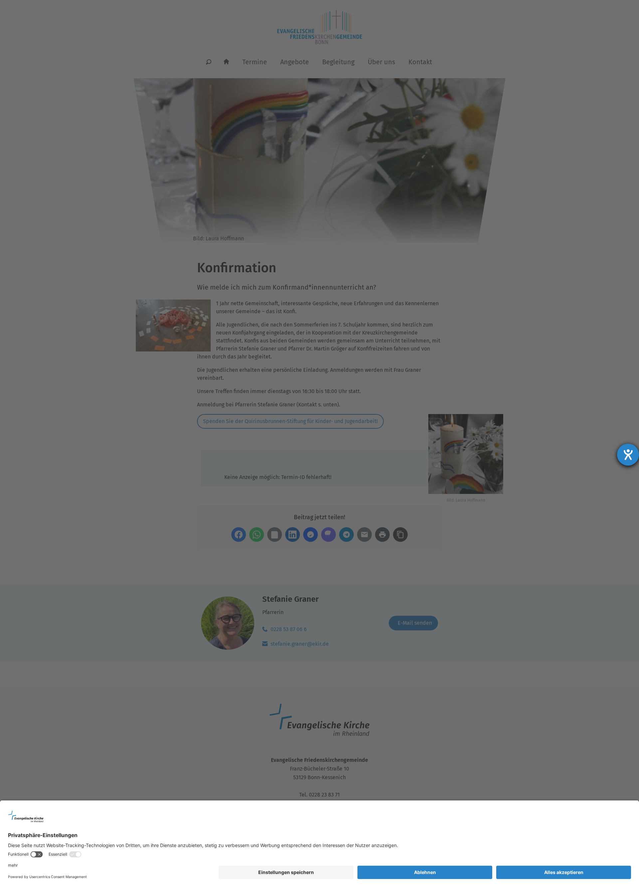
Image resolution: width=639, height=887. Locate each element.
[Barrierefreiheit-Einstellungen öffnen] (628, 455)
